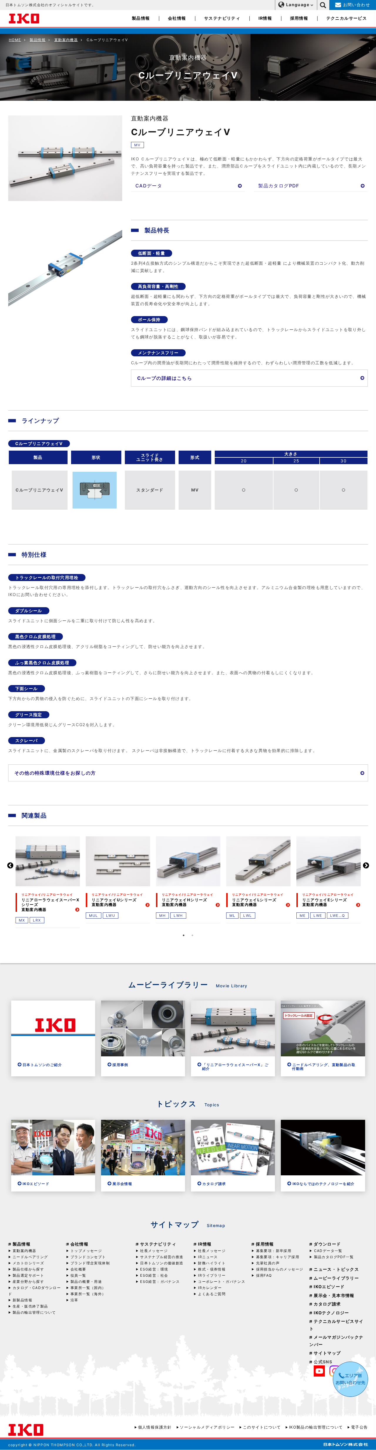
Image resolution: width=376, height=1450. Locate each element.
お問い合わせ (355, 4)
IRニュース (208, 1257)
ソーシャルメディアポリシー (207, 1427)
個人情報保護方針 (155, 1427)
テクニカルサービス (346, 18)
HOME (15, 40)
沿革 (74, 1300)
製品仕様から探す (28, 1269)
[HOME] (24, 17)
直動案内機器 (66, 40)
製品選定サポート (28, 1275)
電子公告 (359, 1427)
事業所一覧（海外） (88, 1294)
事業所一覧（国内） (88, 1287)
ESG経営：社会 (154, 1275)
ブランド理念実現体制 (90, 1263)
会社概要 (78, 1269)
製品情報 (141, 18)
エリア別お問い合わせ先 (350, 1379)
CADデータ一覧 (328, 1250)
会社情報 (177, 18)
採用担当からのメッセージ (279, 1269)
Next (366, 865)
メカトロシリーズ (28, 1263)
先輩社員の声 (268, 1263)
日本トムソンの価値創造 (161, 1263)
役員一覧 (78, 1275)
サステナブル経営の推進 (161, 1257)
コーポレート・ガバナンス (221, 1281)
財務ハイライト (212, 1263)
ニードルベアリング (30, 1257)
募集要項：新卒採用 (273, 1250)
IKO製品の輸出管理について (316, 1427)
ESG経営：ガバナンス (160, 1281)
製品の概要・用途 (86, 1281)
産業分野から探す (28, 1281)
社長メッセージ (154, 1250)
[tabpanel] (48, 881)
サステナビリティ (222, 18)
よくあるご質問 (212, 1294)
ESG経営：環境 (154, 1269)
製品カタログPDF (278, 186)
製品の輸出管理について (34, 1312)
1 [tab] (184, 935)
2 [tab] (192, 935)
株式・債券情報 (212, 1269)
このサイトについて (262, 1427)
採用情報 (299, 18)
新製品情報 (22, 1300)
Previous (10, 865)
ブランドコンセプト (88, 1257)
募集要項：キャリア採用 (277, 1257)
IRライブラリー (212, 1275)
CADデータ (148, 186)
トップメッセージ (86, 1250)
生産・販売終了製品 (30, 1306)
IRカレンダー (210, 1287)
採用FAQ (264, 1275)
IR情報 (265, 18)
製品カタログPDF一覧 (334, 1257)
